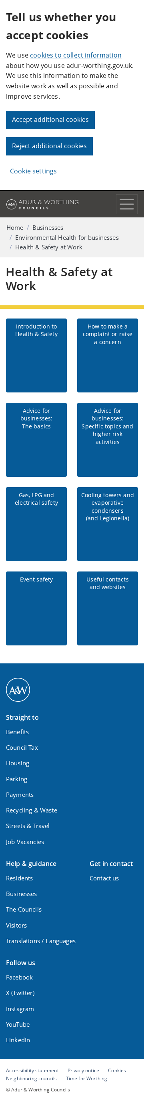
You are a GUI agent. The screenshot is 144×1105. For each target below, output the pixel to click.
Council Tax (22, 747)
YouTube (18, 1024)
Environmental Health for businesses (67, 237)
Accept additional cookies (50, 119)
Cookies (117, 1070)
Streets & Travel (28, 826)
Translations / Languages (41, 941)
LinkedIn (18, 1040)
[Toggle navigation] (127, 204)
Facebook (19, 977)
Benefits (17, 732)
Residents (19, 878)
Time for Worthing (87, 1078)
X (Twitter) (20, 993)
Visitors (16, 925)
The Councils (24, 909)
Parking (16, 779)
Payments (20, 794)
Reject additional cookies (49, 145)
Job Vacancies (25, 842)
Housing (17, 763)
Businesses (48, 227)
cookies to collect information (76, 55)
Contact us (104, 878)
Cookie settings (33, 171)
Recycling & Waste (31, 810)
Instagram (20, 1009)
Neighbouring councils (31, 1078)
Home (15, 227)
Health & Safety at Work (48, 247)
